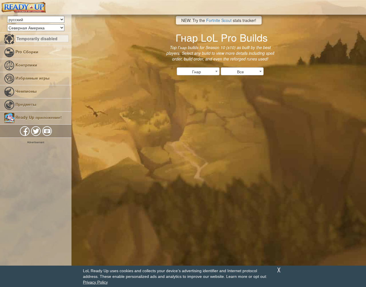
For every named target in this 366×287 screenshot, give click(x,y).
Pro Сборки (26, 51)
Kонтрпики (25, 65)
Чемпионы (25, 91)
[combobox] (198, 71)
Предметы (25, 104)
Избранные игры (31, 78)
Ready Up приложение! (38, 117)
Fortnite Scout (219, 20)
